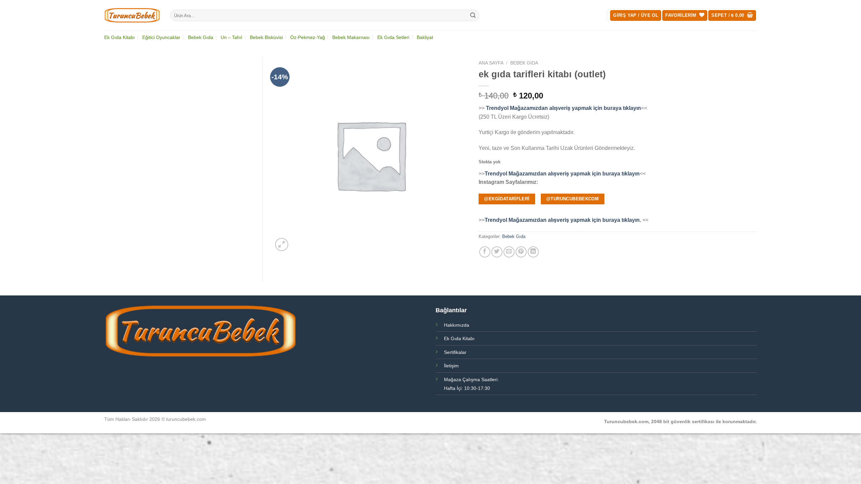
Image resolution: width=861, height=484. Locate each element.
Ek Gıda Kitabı (119, 37)
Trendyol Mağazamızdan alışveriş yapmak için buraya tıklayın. (563, 220)
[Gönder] (473, 15)
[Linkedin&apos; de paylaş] (533, 251)
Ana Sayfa (491, 63)
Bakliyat (425, 37)
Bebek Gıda (200, 37)
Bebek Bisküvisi (266, 37)
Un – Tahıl (231, 37)
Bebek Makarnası (351, 37)
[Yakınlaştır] (281, 244)
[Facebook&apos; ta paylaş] (484, 251)
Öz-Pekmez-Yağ (307, 37)
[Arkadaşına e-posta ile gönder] (509, 251)
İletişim (451, 365)
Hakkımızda (456, 325)
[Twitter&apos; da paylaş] (496, 251)
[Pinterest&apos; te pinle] (521, 251)
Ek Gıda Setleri (393, 37)
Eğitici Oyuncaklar (161, 37)
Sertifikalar (455, 352)
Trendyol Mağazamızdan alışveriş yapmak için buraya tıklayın (563, 108)
